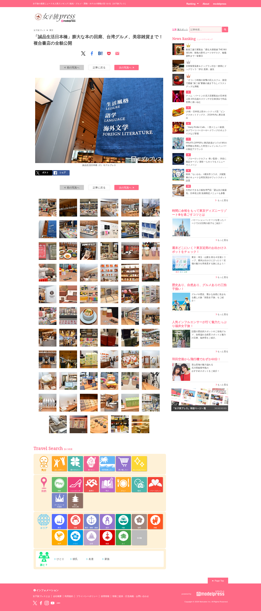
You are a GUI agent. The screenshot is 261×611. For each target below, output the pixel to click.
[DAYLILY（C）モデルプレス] (109, 273)
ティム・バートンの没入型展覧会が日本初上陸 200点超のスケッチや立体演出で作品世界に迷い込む (206, 98)
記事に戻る (99, 67)
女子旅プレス (39, 30)
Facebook (41, 603)
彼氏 (75, 559)
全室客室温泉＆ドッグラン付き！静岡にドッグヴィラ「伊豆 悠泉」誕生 (206, 68)
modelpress (219, 3)
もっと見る (223, 200)
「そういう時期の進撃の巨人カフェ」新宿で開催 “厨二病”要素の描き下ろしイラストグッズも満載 (206, 83)
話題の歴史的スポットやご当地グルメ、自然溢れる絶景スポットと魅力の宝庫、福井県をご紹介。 (209, 334)
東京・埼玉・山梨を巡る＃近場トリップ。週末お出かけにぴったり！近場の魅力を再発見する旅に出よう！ (209, 260)
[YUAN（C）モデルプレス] (130, 273)
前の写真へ (73, 67)
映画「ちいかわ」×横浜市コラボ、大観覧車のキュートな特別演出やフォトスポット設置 (206, 177)
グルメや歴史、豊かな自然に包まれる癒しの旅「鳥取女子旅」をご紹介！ (209, 297)
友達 (91, 559)
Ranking (190, 3)
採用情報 (105, 596)
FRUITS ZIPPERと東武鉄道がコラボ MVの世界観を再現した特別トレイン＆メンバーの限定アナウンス (206, 146)
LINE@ (58, 603)
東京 (51, 30)
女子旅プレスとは (41, 596)
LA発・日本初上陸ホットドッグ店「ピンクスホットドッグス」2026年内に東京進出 (205, 114)
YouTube (52, 603)
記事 (174, 29)
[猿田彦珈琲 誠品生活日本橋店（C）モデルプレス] (89, 273)
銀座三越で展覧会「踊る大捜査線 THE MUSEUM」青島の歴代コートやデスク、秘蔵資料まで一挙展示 (206, 52)
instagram (47, 603)
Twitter (35, 603)
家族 (107, 559)
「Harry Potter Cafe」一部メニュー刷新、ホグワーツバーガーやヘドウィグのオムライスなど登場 (206, 130)
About (206, 3)
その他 (139, 538)
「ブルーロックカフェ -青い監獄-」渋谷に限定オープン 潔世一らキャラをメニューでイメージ (206, 161)
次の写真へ (125, 67)
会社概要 (57, 596)
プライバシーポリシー (87, 596)
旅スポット (182, 29)
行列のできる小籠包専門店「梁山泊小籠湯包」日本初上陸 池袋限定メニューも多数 (206, 191)
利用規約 (69, 596)
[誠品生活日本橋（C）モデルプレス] (47, 208)
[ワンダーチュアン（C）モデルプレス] (130, 251)
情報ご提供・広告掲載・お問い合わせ (130, 596)
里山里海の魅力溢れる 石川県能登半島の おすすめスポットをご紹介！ (205, 367)
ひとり (60, 559)
